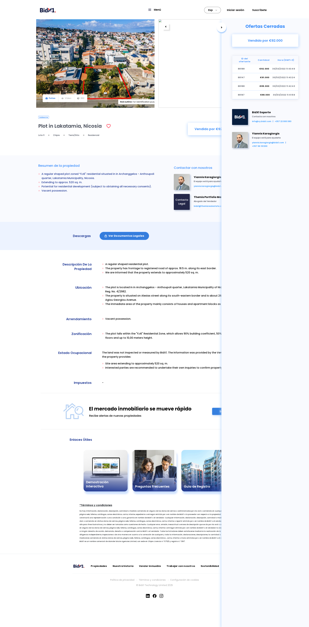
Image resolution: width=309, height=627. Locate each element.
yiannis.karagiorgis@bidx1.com (268, 142)
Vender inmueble (150, 566)
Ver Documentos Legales (126, 236)
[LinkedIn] (148, 596)
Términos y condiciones (152, 579)
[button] (154, 10)
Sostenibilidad (210, 566)
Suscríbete (259, 10)
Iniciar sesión (235, 10)
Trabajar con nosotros (181, 566)
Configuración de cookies (184, 579)
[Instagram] (161, 596)
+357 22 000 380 (283, 121)
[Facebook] (154, 596)
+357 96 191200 (259, 146)
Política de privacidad (122, 579)
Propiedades (99, 566)
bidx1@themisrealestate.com (209, 206)
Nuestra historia (123, 566)
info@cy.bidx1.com (261, 121)
